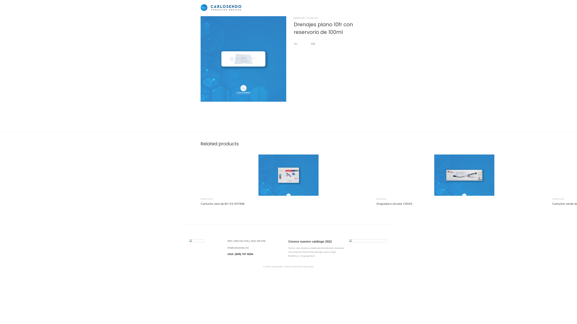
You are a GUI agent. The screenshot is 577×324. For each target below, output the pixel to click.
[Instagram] (358, 255)
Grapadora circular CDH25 (394, 204)
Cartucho (207, 199)
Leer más (205, 190)
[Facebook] (350, 255)
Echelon (312, 18)
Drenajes (299, 18)
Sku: (296, 43)
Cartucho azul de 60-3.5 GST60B (222, 204)
